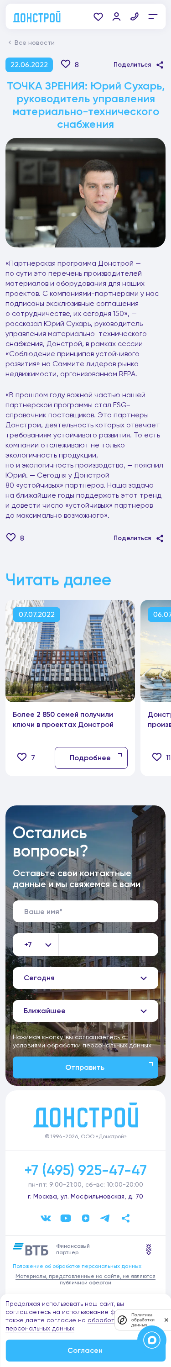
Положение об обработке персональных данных (77, 1266)
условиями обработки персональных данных (82, 1045)
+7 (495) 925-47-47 (85, 1170)
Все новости (35, 42)
